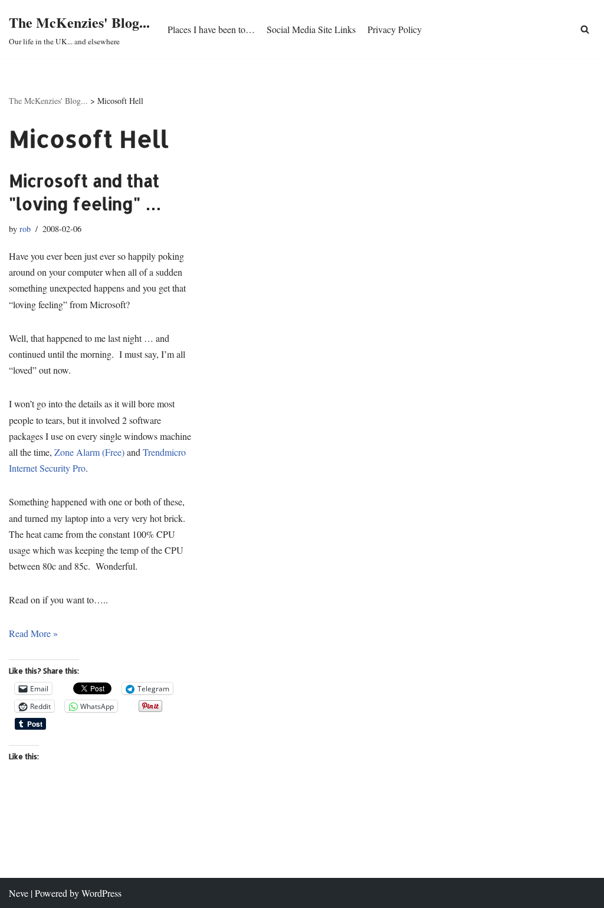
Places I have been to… (211, 29)
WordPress (101, 893)
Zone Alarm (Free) (89, 452)
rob (25, 228)
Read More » (33, 633)
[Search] (584, 29)
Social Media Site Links (311, 29)
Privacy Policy (394, 29)
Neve (18, 893)
